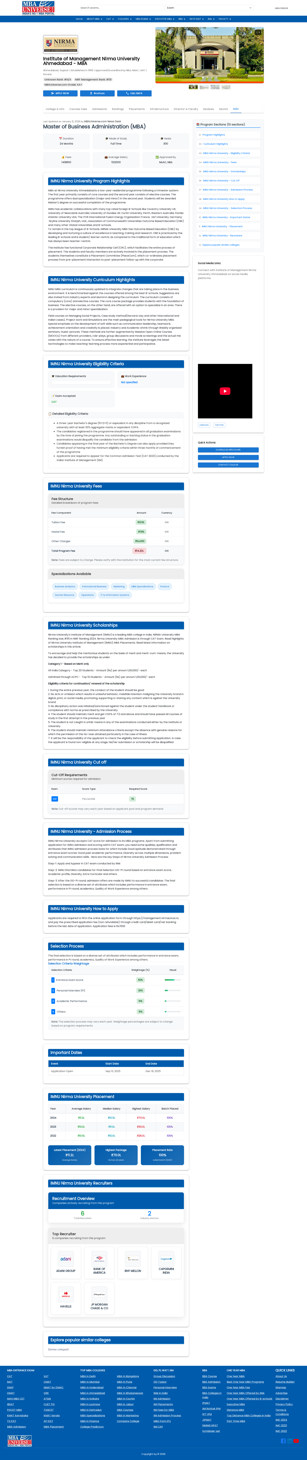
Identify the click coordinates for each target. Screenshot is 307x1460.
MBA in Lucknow (90, 1404)
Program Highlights (212, 134)
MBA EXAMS (142, 19)
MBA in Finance (89, 1421)
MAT (10, 1382)
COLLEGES (123, 19)
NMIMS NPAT (210, 1425)
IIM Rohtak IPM (211, 1408)
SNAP (10, 1387)
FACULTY (223, 19)
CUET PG (49, 1404)
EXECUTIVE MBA (163, 19)
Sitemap (281, 1387)
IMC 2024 (281, 1420)
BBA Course (209, 1376)
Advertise (281, 1393)
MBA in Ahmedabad (92, 1393)
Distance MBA (235, 1410)
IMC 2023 (281, 1425)
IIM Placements (163, 1404)
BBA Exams (209, 1387)
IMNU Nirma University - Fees (218, 162)
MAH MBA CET (16, 1399)
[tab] (55, 109)
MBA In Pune (124, 1382)
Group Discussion (164, 1376)
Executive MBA (236, 1404)
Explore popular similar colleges (219, 244)
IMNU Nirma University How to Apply (222, 199)
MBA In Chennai (126, 1387)
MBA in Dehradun (91, 1410)
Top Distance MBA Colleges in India (249, 1415)
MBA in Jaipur (125, 1404)
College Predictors (92, 1427)
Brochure (99, 93)
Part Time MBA (236, 1421)
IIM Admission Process (167, 1415)
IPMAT (206, 1403)
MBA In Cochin (126, 1399)
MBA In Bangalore (128, 1376)
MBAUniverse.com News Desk (102, 121)
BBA (181, 19)
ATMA (47, 1399)
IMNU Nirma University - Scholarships (222, 171)
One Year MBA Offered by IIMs (245, 1393)
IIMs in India (161, 1393)
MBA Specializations (92, 1415)
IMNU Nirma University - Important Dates (224, 217)
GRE (46, 1393)
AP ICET (48, 1421)
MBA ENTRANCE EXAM (20, 1370)
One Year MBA (236, 1376)
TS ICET (11, 1421)
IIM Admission (162, 1399)
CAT (108, 19)
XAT (46, 1376)
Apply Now (228, 457)
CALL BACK (136, 93)
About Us (281, 1376)
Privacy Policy (284, 1404)
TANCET (49, 1410)
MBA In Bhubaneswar (130, 1393)
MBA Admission (16, 1427)
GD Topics (160, 1382)
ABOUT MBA (93, 19)
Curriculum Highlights (213, 144)
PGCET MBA (14, 1410)
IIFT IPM (207, 1414)
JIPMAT (207, 1420)
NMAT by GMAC (53, 1387)
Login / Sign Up (281, 8)
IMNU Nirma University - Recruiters (220, 235)
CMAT (47, 1382)
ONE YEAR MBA (236, 1370)
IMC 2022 (281, 1431)
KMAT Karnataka (17, 1415)
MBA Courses (125, 1410)
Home (79, 19)
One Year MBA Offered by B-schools (249, 1399)
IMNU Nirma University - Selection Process (225, 208)
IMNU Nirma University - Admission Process (226, 189)
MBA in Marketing (128, 1415)
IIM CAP (158, 1427)
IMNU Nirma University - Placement (221, 226)
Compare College (128, 1421)
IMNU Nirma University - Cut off (219, 180)
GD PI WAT (195, 19)
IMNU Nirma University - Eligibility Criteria (224, 153)
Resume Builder (285, 1382)
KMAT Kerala (52, 1415)
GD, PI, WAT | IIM (163, 1370)
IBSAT (10, 1404)
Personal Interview (165, 1387)
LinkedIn (204, 425)
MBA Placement (54, 1427)
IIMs (210, 19)
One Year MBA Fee (238, 1387)
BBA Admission (211, 1382)
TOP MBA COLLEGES (92, 1370)
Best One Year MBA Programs (245, 1382)
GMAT (11, 1393)
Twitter (219, 425)
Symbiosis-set (211, 1431)
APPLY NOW (62, 93)
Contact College (228, 464)
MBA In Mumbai (89, 1382)
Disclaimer (282, 1399)
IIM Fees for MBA (164, 1410)
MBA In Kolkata (89, 1399)
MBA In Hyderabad (91, 1387)
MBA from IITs (162, 1421)
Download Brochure (228, 449)
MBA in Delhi (87, 1376)
